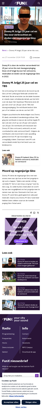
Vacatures (26, 343)
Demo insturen (8, 347)
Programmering (8, 334)
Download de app (29, 352)
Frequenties (7, 338)
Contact (25, 334)
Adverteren (26, 338)
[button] (3, 3)
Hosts (4, 343)
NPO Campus (27, 347)
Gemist (5, 352)
